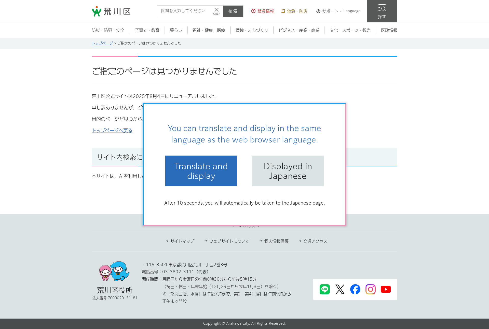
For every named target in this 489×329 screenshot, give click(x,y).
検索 (233, 11)
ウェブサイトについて (229, 241)
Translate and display (201, 171)
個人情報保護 (276, 241)
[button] (263, 11)
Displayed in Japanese (288, 171)
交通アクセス (315, 241)
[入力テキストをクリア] (216, 11)
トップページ (102, 43)
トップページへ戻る (112, 130)
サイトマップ (182, 241)
